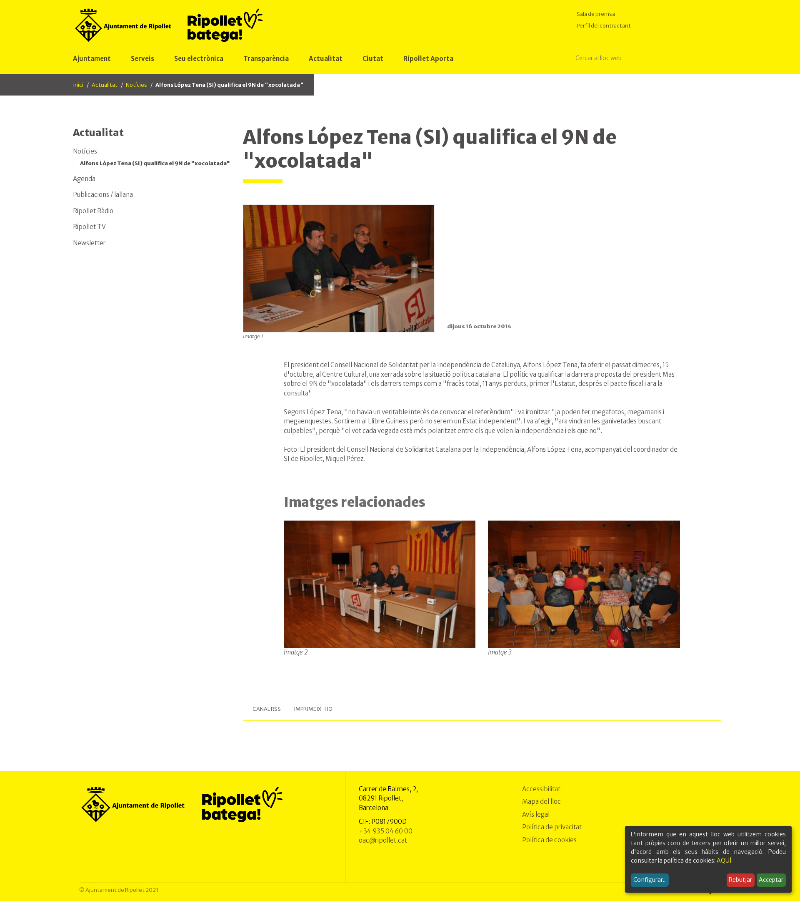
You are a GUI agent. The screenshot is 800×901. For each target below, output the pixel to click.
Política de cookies (549, 840)
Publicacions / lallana (103, 195)
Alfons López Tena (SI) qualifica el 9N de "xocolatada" (155, 163)
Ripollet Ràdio (93, 211)
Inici (78, 84)
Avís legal (536, 814)
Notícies (136, 84)
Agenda (84, 179)
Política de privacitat (552, 827)
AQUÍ (724, 860)
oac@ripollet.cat (383, 840)
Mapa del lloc (541, 801)
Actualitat (105, 84)
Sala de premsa (596, 14)
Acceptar (771, 879)
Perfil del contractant (604, 25)
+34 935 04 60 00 (385, 831)
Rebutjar (740, 879)
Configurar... (650, 879)
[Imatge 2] (380, 583)
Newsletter (89, 243)
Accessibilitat (541, 789)
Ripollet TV (89, 227)
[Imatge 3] (584, 583)
